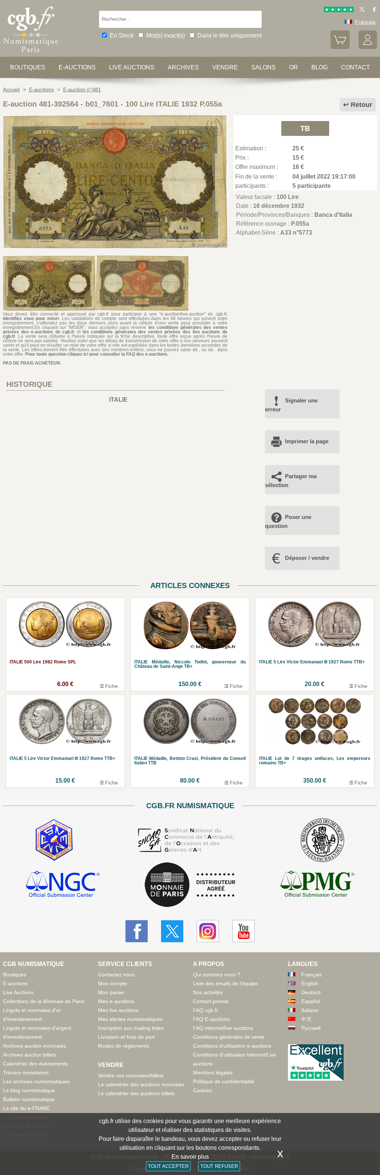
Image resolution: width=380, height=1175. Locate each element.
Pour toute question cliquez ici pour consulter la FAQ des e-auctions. (96, 354)
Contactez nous (116, 974)
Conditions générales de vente (229, 1037)
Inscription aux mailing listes (131, 1028)
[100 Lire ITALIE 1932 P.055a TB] (115, 246)
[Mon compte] (367, 47)
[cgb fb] (372, 10)
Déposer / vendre (307, 558)
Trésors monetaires (26, 1073)
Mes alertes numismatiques (130, 1019)
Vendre (225, 67)
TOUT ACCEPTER (168, 1166)
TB (305, 128)
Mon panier (111, 992)
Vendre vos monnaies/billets (131, 1075)
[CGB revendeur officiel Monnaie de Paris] (190, 885)
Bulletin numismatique (29, 1099)
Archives (183, 67)
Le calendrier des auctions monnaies (141, 1084)
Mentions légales (213, 1073)
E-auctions (77, 67)
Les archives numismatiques (36, 1081)
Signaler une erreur (291, 404)
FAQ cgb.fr (205, 1010)
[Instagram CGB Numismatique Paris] (208, 931)
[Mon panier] (340, 47)
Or (293, 67)
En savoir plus (190, 1156)
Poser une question (288, 521)
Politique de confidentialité (223, 1081)
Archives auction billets (29, 1055)
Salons (263, 67)
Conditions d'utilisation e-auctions (232, 1046)
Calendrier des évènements (35, 1064)
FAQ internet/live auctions (223, 1028)
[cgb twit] (360, 10)
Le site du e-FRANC (26, 1108)
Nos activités (208, 992)
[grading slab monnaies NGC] (63, 885)
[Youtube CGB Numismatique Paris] (243, 931)
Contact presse (211, 1001)
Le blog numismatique (29, 1090)
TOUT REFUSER (219, 1166)
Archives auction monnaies (34, 1046)
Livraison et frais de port (126, 1037)
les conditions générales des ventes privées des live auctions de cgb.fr (115, 334)
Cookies (202, 1090)
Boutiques (27, 67)
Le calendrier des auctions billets (136, 1093)
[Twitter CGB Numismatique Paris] (172, 931)
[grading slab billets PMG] (317, 885)
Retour (361, 104)
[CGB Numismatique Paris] (31, 53)
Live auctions (131, 67)
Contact (355, 67)
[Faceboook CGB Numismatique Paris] (136, 931)
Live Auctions (18, 992)
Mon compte (112, 983)
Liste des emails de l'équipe (225, 983)
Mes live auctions (118, 1010)
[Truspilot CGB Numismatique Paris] (339, 10)
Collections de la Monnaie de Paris (43, 1001)
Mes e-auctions (116, 1001)
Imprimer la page (306, 441)
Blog (319, 67)
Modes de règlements (123, 1046)
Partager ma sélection (291, 480)
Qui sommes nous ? (216, 974)
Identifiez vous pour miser (31, 318)
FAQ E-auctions (211, 1019)
